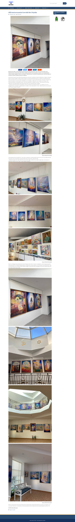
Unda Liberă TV (19, 8)
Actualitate (12, 8)
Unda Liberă (19, 14)
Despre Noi (44, 8)
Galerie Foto (37, 8)
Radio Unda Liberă (28, 8)
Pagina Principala (12, 509)
